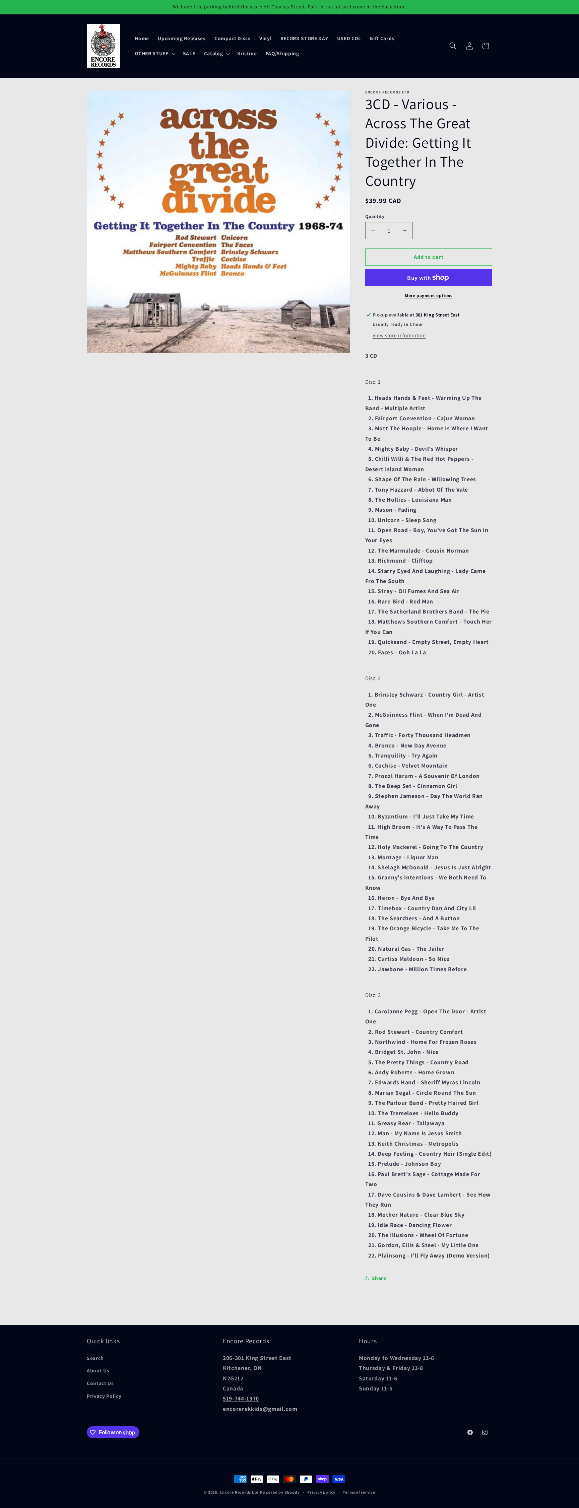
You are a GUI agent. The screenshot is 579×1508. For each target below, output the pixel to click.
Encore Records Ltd (239, 1492)
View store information (399, 335)
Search (95, 1358)
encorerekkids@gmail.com (260, 1409)
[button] (154, 53)
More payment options (428, 295)
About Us (98, 1370)
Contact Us (100, 1383)
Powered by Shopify (280, 1492)
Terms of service (359, 1492)
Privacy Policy (104, 1395)
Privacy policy (321, 1492)
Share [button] (379, 1277)
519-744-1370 (241, 1398)
